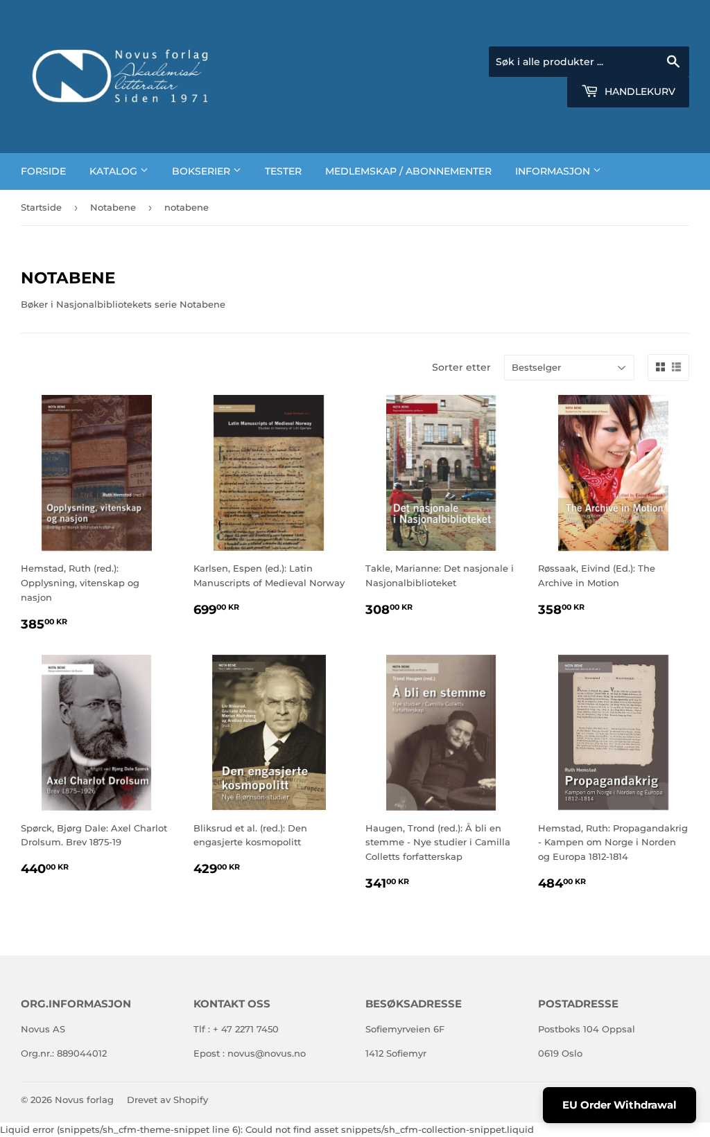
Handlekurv (638, 91)
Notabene (113, 207)
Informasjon (554, 171)
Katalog (114, 171)
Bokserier (202, 171)
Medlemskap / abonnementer (408, 171)
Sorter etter (461, 367)
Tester (283, 171)
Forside (43, 171)
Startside (41, 207)
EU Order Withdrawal (619, 1104)
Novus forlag (84, 1099)
